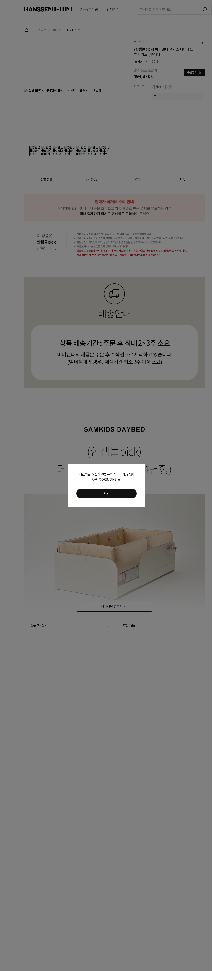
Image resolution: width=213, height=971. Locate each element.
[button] (106, 493)
